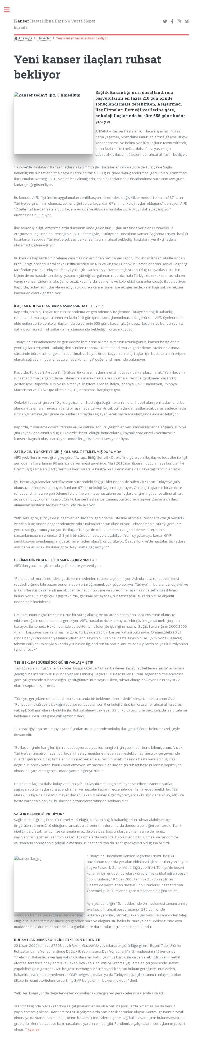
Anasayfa (25, 38)
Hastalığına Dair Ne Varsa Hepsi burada (54, 24)
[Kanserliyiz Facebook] (172, 21)
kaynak (33, 1029)
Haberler (44, 38)
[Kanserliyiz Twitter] (165, 21)
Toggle (9, 10)
